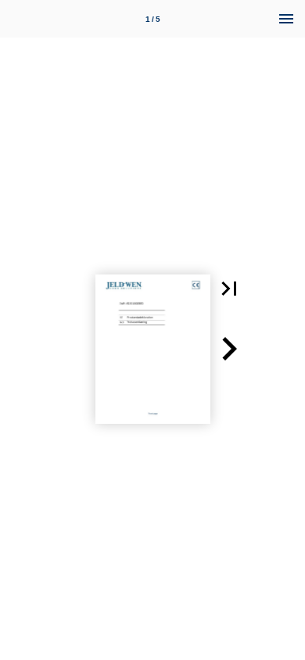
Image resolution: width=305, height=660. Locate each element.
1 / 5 (152, 19)
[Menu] (286, 19)
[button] (229, 288)
